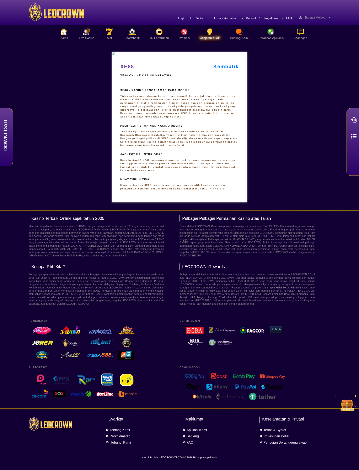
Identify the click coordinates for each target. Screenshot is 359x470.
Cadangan (300, 38)
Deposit (251, 18)
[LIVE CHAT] (353, 120)
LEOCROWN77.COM (172, 457)
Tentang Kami (120, 430)
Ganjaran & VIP (210, 38)
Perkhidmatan (120, 436)
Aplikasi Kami (197, 430)
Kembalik (226, 66)
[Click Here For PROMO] (347, 403)
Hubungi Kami (239, 38)
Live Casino (86, 38)
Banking (193, 436)
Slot (109, 38)
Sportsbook (132, 38)
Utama (63, 38)
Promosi (184, 38)
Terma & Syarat (274, 430)
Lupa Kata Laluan (225, 18)
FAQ (289, 18)
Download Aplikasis (271, 38)
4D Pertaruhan (159, 38)
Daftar (200, 18)
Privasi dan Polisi (276, 436)
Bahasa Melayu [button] (316, 17)
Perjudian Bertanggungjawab (285, 442)
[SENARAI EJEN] (353, 136)
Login (181, 18)
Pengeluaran (271, 18)
